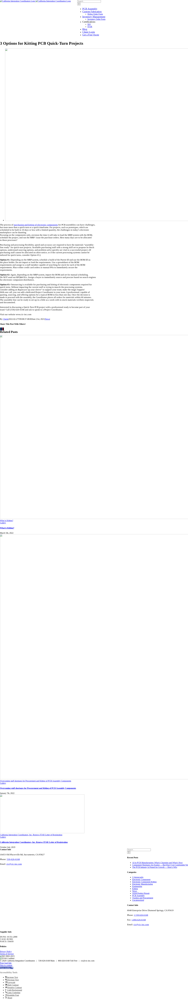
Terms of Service (7, 954)
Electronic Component (141, 879)
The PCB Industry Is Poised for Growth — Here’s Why (154, 867)
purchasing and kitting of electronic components (36, 225)
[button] (6, 968)
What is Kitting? (6, 520)
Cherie (5, 319)
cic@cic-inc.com (141, 924)
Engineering (137, 886)
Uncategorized (138, 900)
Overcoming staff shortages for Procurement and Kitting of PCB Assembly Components (35, 781)
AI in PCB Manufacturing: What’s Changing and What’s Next (157, 863)
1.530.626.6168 (141, 915)
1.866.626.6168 (139, 920)
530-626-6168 (13, 859)
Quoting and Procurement (142, 898)
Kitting (135, 889)
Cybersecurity (137, 877)
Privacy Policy (6, 951)
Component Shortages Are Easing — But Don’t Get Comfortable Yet (160, 865)
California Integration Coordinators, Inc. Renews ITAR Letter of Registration (31, 835)
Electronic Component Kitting (144, 882)
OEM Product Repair (141, 893)
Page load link (6, 963)
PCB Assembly (138, 896)
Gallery (3, 523)
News (47, 319)
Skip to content (6, 965)
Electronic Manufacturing (142, 884)
